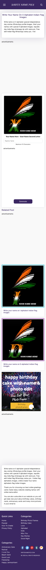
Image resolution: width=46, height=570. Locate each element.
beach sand (6, 555)
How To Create (7, 526)
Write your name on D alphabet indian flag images (20, 365)
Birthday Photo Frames (29, 520)
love (23, 526)
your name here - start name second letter (23, 136)
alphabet (24, 528)
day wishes (25, 536)
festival (4, 550)
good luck (6, 557)
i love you (6, 552)
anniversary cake (8, 547)
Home (4, 520)
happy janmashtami (9, 562)
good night (25, 538)
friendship (5, 560)
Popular (4, 523)
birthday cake (26, 523)
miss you (24, 533)
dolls (23, 531)
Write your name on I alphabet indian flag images (20, 312)
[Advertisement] (23, 68)
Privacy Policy (7, 528)
